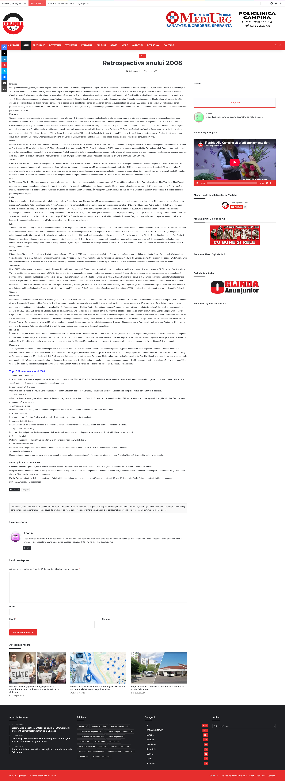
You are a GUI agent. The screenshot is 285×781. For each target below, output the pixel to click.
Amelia (209, 113)
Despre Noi (153, 45)
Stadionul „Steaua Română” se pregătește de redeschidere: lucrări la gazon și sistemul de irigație (92, 3)
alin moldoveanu (119, 726)
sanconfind (114, 751)
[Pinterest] (4, 65)
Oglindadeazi (134, 71)
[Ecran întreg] (271, 183)
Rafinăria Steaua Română (91, 751)
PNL (102, 746)
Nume (12, 606)
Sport (113, 45)
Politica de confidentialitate (234, 775)
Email (12, 619)
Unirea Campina (101, 756)
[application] (235, 162)
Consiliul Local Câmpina (91, 736)
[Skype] (4, 71)
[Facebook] (4, 47)
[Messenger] (4, 77)
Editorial (86, 45)
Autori (251, 775)
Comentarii (234, 102)
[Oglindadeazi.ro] (13, 24)
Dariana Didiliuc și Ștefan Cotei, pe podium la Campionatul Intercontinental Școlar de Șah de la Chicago (34, 689)
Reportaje (39, 45)
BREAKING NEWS (155, 730)
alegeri (83, 726)
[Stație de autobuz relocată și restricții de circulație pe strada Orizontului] (159, 668)
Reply (26, 548)
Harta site (261, 775)
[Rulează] (197, 183)
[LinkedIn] (4, 59)
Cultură (101, 45)
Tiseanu (84, 756)
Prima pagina (11, 45)
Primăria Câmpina (119, 746)
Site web (106, 619)
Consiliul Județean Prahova (119, 731)
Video (125, 45)
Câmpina (25, 490)
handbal (114, 741)
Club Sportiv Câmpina (90, 731)
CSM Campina (116, 736)
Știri (26, 45)
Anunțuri (137, 45)
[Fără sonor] (267, 183)
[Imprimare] (4, 89)
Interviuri (55, 45)
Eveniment (71, 45)
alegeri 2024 (99, 726)
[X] (4, 53)
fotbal (100, 741)
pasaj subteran (87, 746)
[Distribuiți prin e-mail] (4, 83)
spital (129, 751)
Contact (169, 45)
